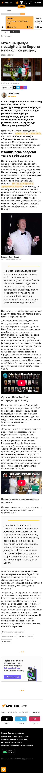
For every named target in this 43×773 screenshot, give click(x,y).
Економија (24, 712)
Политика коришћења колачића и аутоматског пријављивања (14, 741)
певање (30, 636)
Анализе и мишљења (9, 636)
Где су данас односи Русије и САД (18, 22)
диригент (22, 636)
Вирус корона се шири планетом (13, 632)
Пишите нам (6, 736)
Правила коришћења (16, 733)
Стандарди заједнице (20, 736)
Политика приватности (10, 745)
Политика (12, 712)
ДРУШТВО (36, 712)
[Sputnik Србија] (7, 4)
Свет (3, 712)
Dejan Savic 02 (17, 259)
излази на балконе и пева (28, 133)
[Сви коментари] (3, 769)
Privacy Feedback (26, 745)
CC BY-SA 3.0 (5, 259)
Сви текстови (12, 96)
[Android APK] (8, 752)
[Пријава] (25, 2)
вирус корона (6, 641)
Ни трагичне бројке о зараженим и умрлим (17, 185)
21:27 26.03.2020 (7, 55)
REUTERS (6, 83)
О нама (4, 733)
